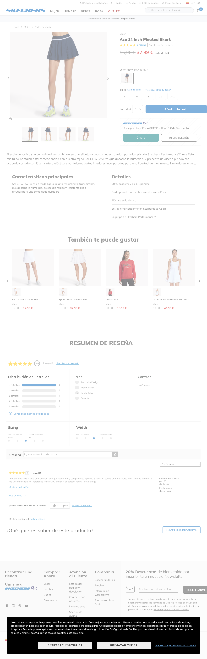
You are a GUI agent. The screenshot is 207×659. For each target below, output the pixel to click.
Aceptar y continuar (65, 645)
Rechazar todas (123, 645)
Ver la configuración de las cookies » (175, 645)
